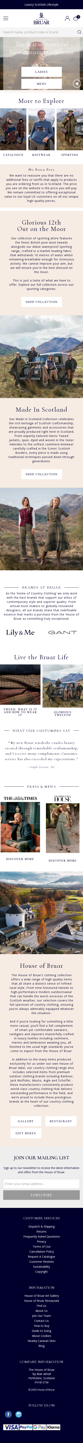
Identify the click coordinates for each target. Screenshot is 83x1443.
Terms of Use (42, 1246)
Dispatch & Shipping (41, 1226)
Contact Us (41, 1321)
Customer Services (41, 1218)
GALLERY (26, 1121)
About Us (41, 1311)
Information (41, 1287)
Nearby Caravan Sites (42, 1341)
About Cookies (41, 1336)
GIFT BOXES (26, 1133)
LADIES (41, 72)
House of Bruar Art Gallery (41, 1296)
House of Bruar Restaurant (41, 1301)
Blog (41, 1346)
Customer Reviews (41, 1261)
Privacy (41, 1241)
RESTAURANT (61, 1121)
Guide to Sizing (41, 1331)
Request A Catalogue (41, 1256)
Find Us (41, 1306)
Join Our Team (41, 1316)
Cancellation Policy (41, 1251)
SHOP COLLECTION (42, 302)
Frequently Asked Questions (41, 1236)
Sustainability (41, 1266)
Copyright (41, 1271)
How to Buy (41, 1326)
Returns (41, 1231)
